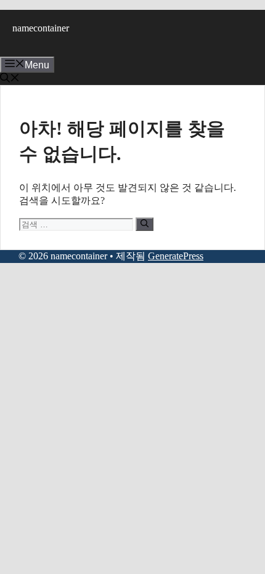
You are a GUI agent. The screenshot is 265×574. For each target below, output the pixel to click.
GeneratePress (175, 256)
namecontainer (40, 28)
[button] (10, 79)
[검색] (144, 224)
